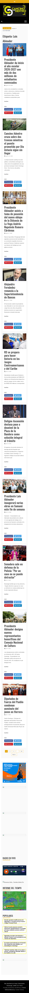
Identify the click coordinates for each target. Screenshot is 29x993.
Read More (6, 101)
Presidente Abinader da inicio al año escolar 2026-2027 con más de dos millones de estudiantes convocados (14, 70)
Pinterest (9, 112)
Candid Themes (19, 989)
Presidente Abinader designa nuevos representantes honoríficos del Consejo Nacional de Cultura (13, 636)
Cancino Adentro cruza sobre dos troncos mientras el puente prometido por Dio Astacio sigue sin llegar (14, 143)
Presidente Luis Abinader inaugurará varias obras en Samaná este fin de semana (14, 502)
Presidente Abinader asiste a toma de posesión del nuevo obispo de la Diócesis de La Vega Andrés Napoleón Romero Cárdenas (13, 218)
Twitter (18, 109)
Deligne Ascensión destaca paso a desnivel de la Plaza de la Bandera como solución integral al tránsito (14, 431)
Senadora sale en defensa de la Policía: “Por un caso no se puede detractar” (13, 570)
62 (21, 751)
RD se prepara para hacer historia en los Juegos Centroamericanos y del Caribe (14, 360)
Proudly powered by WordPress (12, 987)
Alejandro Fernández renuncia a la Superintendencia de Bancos (13, 290)
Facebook (9, 109)
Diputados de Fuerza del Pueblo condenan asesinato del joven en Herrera (13, 705)
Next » (14, 754)
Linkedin (18, 112)
